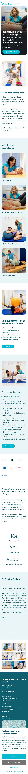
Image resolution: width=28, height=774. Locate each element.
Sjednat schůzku (11, 52)
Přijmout (14, 756)
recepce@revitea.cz (8, 687)
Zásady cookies (14, 767)
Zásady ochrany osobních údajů (14, 771)
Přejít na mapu (6, 718)
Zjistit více (8, 346)
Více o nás (8, 446)
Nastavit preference (14, 762)
